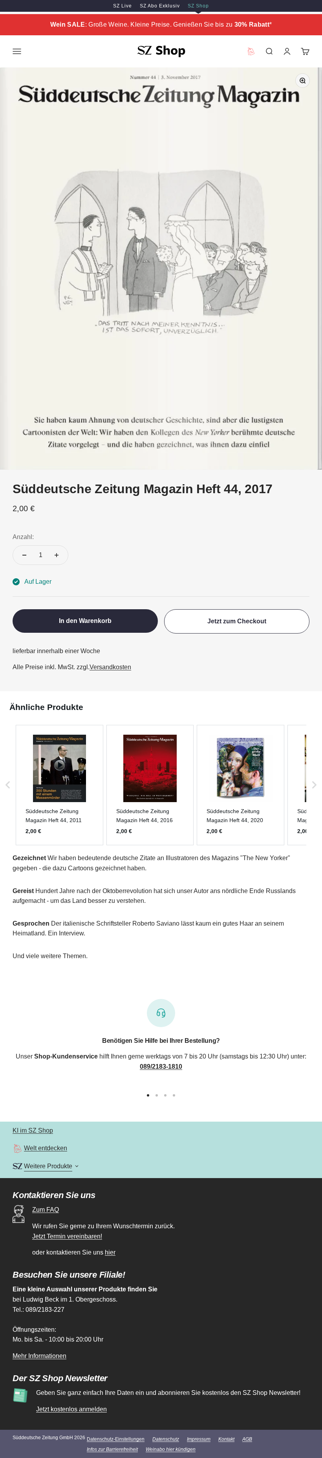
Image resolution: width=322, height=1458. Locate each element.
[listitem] (59, 785)
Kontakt (226, 1439)
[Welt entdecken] (17, 1148)
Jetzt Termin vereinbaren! (67, 1236)
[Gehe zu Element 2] (157, 1095)
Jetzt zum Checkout (236, 621)
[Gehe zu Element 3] (165, 1095)
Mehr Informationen (39, 1356)
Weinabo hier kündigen (171, 1449)
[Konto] (287, 51)
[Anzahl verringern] (24, 555)
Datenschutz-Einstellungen (116, 1439)
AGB (247, 1439)
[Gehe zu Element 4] (174, 1095)
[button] (8, 785)
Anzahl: (23, 537)
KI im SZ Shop (33, 1130)
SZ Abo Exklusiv (160, 6)
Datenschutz (165, 1439)
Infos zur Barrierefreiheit (112, 1449)
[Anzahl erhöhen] (56, 555)
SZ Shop (198, 6)
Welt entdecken (45, 1148)
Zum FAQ (45, 1209)
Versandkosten (110, 667)
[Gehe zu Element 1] (148, 1095)
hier (110, 1252)
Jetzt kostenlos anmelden (71, 1409)
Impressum (198, 1439)
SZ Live (122, 6)
